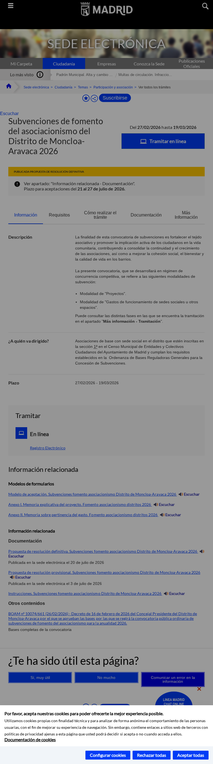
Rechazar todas (151, 755)
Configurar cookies (108, 755)
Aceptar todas (190, 755)
